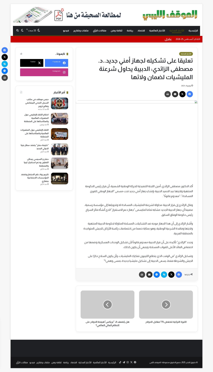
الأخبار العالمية (157, 30)
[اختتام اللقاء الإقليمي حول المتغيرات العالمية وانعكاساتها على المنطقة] (59, 119)
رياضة (130, 30)
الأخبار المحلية (176, 30)
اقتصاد (141, 30)
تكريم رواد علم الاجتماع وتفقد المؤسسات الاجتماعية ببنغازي (35, 177)
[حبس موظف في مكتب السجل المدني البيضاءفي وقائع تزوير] (59, 103)
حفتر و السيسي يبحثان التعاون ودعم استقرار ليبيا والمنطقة (36, 162)
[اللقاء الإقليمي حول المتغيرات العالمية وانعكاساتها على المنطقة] (59, 134)
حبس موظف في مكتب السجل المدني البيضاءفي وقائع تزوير (37, 102)
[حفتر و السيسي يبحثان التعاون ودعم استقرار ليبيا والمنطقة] (59, 163)
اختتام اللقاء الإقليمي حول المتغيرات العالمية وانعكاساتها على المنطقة (36, 118)
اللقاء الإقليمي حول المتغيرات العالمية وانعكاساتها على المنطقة (34, 133)
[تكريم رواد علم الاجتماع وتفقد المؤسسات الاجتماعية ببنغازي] (59, 178)
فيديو (66, 30)
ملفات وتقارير (81, 30)
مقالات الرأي (99, 30)
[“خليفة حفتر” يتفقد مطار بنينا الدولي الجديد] (59, 149)
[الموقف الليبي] (170, 14)
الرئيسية (193, 30)
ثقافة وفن (116, 30)
